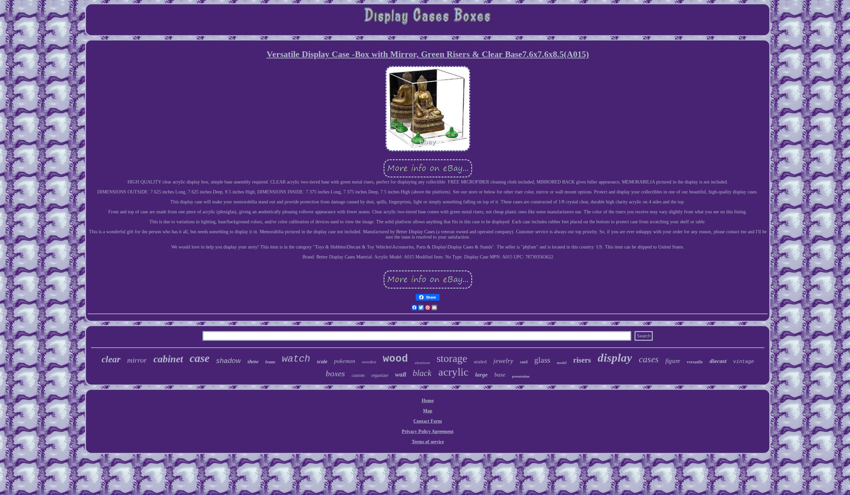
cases (649, 359)
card (524, 362)
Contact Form (427, 421)
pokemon (344, 361)
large (481, 375)
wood (395, 359)
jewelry (503, 360)
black (422, 373)
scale (322, 361)
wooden (369, 361)
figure (672, 360)
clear (111, 359)
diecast (718, 361)
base (499, 374)
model (561, 363)
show (253, 361)
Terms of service (428, 441)
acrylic (453, 372)
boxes (335, 373)
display (615, 357)
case (200, 358)
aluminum (422, 363)
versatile (695, 361)
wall (400, 374)
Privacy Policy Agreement (428, 431)
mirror (137, 360)
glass (542, 360)
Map (427, 410)
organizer (379, 375)
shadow (228, 360)
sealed (480, 361)
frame (270, 362)
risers (582, 360)
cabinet (168, 358)
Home (428, 400)
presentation (521, 376)
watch (296, 359)
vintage (743, 362)
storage (452, 358)
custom (358, 375)
